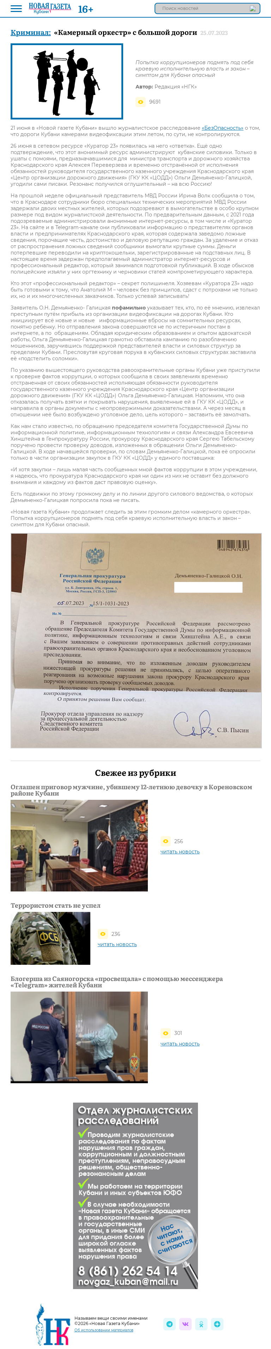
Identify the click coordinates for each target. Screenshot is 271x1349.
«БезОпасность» (222, 128)
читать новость (180, 851)
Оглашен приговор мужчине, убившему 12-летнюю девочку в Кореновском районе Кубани (131, 790)
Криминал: (31, 31)
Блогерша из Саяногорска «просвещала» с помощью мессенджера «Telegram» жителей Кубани (117, 981)
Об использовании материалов (103, 1330)
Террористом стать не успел (56, 905)
